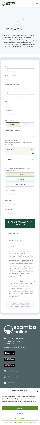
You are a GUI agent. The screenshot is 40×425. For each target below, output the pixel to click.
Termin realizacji (11, 140)
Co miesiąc (20, 174)
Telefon (8, 200)
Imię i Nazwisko (10, 190)
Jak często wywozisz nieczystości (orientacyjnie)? (17, 169)
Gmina (7, 67)
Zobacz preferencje (20, 418)
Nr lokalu (8, 110)
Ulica (7, 93)
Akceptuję (20, 408)
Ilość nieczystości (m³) (13, 130)
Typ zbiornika (10, 120)
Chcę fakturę (13, 233)
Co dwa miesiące (20, 179)
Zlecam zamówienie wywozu (20, 223)
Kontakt (32, 422)
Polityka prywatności (23, 422)
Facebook (12, 383)
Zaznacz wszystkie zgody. (15, 240)
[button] (37, 392)
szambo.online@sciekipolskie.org (15, 347)
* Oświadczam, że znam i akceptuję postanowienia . (21, 245)
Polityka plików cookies (11, 422)
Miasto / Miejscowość (12, 84)
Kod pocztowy (10, 75)
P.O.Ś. (27, 124)
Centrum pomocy (15, 371)
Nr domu (8, 101)
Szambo (12, 124)
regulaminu (11, 246)
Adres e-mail (9, 209)
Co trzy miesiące (20, 184)
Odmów (20, 413)
